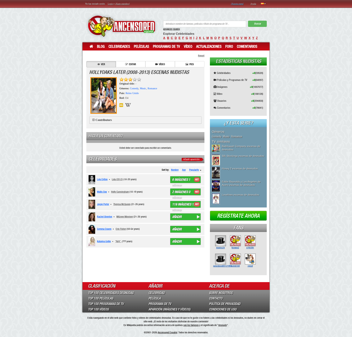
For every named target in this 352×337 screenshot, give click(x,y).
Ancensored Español (167, 332)
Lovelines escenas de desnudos (240, 194)
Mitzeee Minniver (124, 216)
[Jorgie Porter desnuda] (92, 204)
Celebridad (156, 293)
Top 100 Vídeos (98, 309)
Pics (191, 64)
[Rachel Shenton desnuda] (92, 216)
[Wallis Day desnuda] (92, 191)
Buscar (257, 23)
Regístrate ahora (238, 215)
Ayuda (253, 4)
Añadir (177, 217)
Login (110, 4)
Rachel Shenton (104, 216)
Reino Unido (132, 93)
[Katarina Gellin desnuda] (92, 241)
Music (143, 88)
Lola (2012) (117, 179)
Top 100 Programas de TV (106, 304)
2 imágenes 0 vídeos (181, 192)
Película (154, 298)
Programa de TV (159, 304)
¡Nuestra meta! (237, 4)
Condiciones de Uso (222, 309)
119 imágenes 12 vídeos (183, 205)
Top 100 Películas (100, 298)
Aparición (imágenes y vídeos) (169, 309)
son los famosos (191, 325)
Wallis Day (102, 191)
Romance (152, 88)
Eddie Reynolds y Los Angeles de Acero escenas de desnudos (241, 183)
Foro (229, 46)
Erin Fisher (121, 228)
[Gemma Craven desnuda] (92, 229)
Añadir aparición (191, 159)
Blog (101, 46)
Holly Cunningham (120, 191)
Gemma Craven (104, 228)
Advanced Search (171, 29)
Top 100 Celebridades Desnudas (110, 293)
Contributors (104, 119)
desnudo (222, 325)
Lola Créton (102, 179)
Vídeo (188, 46)
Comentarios (247, 46)
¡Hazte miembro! (122, 4)
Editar (132, 64)
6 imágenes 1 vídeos (181, 180)
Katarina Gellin (104, 241)
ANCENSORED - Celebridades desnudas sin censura (121, 26)
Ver (103, 64)
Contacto (215, 298)
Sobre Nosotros (220, 293)
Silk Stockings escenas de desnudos (243, 155)
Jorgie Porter (103, 204)
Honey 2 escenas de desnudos (240, 168)
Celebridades (119, 46)
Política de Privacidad (224, 304)
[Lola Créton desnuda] (92, 179)
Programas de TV (166, 46)
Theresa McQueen (122, 204)
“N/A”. (118, 241)
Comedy (134, 88)
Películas (141, 46)
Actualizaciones (208, 46)
